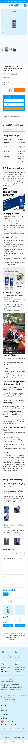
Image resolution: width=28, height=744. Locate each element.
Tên (4, 576)
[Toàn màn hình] (23, 353)
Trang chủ (6, 634)
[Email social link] (7, 728)
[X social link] (5, 728)
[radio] (6, 85)
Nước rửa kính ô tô (15, 117)
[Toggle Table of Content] (22, 129)
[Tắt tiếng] (21, 353)
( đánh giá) (13, 74)
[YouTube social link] (16, 728)
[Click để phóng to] (4, 32)
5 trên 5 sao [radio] (21, 558)
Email (5, 583)
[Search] (21, 5)
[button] (14, 333)
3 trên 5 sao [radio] (19, 558)
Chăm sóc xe (14, 634)
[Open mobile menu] (2, 5)
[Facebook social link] (2, 728)
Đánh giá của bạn (8, 558)
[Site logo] (13, 5)
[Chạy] (4, 353)
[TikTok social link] (24, 728)
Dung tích (6, 82)
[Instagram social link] (10, 728)
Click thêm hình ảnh (8, 589)
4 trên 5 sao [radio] (20, 558)
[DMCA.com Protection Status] (9, 721)
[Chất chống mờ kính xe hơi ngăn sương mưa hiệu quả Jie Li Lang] (20, 610)
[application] (14, 333)
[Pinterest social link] (18, 728)
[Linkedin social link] (21, 728)
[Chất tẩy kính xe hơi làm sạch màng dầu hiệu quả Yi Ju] (8, 610)
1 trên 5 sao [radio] (16, 558)
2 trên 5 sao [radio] (17, 558)
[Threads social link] (13, 728)
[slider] (12, 352)
